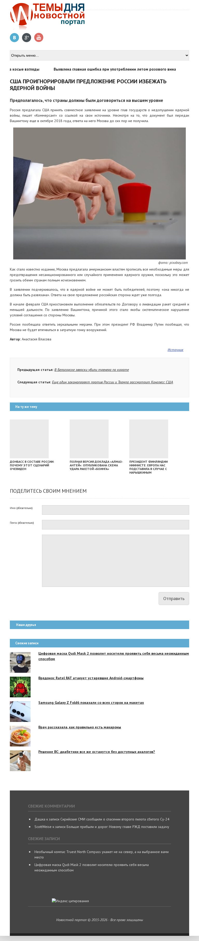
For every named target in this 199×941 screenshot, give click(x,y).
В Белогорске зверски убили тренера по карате (91, 369)
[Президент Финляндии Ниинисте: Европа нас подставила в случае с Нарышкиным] (148, 457)
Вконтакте (14, 37)
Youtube (39, 37)
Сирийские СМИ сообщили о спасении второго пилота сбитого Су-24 (114, 819)
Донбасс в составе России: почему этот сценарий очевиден (32, 465)
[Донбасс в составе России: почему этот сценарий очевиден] (29, 457)
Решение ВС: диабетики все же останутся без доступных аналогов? (96, 751)
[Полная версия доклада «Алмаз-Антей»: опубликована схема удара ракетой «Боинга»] (89, 457)
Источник (175, 349)
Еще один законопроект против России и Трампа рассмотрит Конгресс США (112, 382)
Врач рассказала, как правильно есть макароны (79, 727)
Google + (27, 37)
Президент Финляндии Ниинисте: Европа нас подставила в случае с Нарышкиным (148, 467)
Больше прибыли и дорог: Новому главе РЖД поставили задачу (118, 826)
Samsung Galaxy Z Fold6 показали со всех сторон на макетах (91, 702)
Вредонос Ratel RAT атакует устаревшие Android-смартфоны (91, 678)
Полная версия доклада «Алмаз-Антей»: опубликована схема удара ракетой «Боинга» (96, 465)
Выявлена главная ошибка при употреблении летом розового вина (108, 69)
